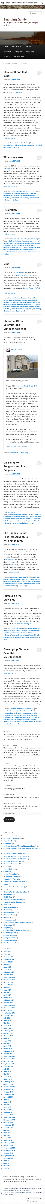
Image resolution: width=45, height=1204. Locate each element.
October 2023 (8, 1010)
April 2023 (7, 1025)
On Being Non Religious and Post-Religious (15, 466)
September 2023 (9, 1013)
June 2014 (7, 1132)
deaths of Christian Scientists (26, 247)
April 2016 (7, 1076)
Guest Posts (30, 51)
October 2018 (8, 1036)
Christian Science (9, 193)
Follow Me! (9, 820)
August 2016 (8, 1066)
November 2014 (9, 1120)
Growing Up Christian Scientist (20, 709)
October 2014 (8, 1122)
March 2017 (7, 1048)
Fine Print (7, 56)
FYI (4, 889)
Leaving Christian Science (13, 899)
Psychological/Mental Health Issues (16, 922)
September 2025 (9, 959)
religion (13, 523)
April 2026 (7, 954)
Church (19, 581)
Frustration (10, 210)
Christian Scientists (10, 864)
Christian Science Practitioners (15, 859)
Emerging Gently (15, 19)
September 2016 (9, 1064)
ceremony (37, 514)
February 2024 (8, 1000)
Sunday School (23, 577)
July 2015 (6, 1099)
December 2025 (9, 957)
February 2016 (8, 1081)
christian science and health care (27, 711)
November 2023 (9, 1008)
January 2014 (8, 1145)
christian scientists (23, 245)
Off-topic (6, 917)
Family (6, 884)
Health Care (25, 143)
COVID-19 (7, 871)
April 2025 (7, 969)
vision (9, 147)
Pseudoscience (9, 920)
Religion (24, 514)
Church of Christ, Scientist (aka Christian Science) (14, 324)
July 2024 (6, 987)
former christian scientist (19, 198)
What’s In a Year (13, 157)
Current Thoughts (16, 191)
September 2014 (9, 1125)
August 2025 (8, 962)
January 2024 (8, 1002)
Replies (15, 147)
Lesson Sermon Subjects (32, 288)
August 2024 (8, 985)
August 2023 (8, 1015)
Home (6, 47)
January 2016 (8, 1084)
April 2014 (7, 1138)
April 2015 (7, 1107)
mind (30, 309)
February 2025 (8, 972)
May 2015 (6, 1104)
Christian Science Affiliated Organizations (19, 846)
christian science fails (32, 243)
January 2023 (8, 1033)
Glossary (28, 47)
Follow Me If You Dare (12, 803)
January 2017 (8, 1053)
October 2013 (8, 1153)
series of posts (19, 272)
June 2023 (7, 1020)
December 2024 (9, 977)
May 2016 (6, 1074)
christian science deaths (15, 243)
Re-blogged (14, 452)
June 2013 (7, 1163)
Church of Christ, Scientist (25, 386)
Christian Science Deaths (18, 239)
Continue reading (10, 138)
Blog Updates (8, 841)
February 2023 (8, 1031)
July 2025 (6, 964)
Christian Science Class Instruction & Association (21, 848)
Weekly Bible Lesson (23, 275)
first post (9, 168)
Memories (13, 577)
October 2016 (8, 1061)
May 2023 (6, 1023)
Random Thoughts (13, 876)
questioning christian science (28, 252)
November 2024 (9, 980)
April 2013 (7, 1168)
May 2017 (6, 1043)
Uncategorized (8, 943)
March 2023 (7, 1028)
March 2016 (7, 1079)
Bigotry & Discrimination (12, 838)
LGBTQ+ (6, 904)
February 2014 (8, 1143)
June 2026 (7, 952)
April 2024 (7, 995)
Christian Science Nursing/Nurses (16, 856)
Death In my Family (10, 879)
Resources (7, 51)
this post (12, 562)
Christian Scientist (22, 193)
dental (30, 145)
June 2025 (7, 967)
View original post (11, 446)
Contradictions (18, 92)
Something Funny (10, 932)
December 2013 (9, 1148)
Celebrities (7, 843)
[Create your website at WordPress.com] (22, 2)
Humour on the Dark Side (12, 597)
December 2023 (9, 1005)
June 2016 (7, 1071)
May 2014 (6, 1135)
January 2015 (8, 1115)
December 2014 (9, 1117)
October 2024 (8, 982)
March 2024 (7, 997)
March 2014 (7, 1140)
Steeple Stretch (16, 350)
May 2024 (6, 992)
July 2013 (6, 1160)
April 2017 (7, 1046)
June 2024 (7, 990)
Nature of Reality (9, 915)
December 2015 (9, 1087)
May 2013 (6, 1166)
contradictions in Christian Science (15, 145)
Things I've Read (9, 940)
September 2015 (9, 1094)
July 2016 (6, 1069)
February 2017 (8, 1051)
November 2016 (9, 1059)
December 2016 (9, 1056)
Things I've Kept (9, 938)
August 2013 (8, 1158)
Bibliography (19, 51)
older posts (10, 559)
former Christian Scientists (25, 722)
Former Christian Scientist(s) (14, 887)
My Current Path (28, 191)
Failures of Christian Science (14, 881)
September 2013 (9, 1155)
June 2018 (7, 1038)
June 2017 (7, 1041)
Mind (6, 264)
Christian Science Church (19, 302)
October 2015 (8, 1092)
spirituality (20, 523)
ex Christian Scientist (18, 195)
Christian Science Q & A (12, 861)
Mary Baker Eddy (22, 309)
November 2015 (9, 1089)
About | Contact (16, 47)
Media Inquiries (19, 56)
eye (34, 145)
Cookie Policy (8, 1195)
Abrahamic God (9, 836)
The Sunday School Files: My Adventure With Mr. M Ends (15, 536)
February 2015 (8, 1112)
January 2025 (8, 974)
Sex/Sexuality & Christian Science (16, 930)
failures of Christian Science (20, 719)
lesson (13, 309)
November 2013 (9, 1150)
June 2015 (7, 1102)
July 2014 (6, 1130)
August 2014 (8, 1127)
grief (12, 637)
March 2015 (7, 1110)
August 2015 (8, 1097)
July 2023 (6, 1018)
